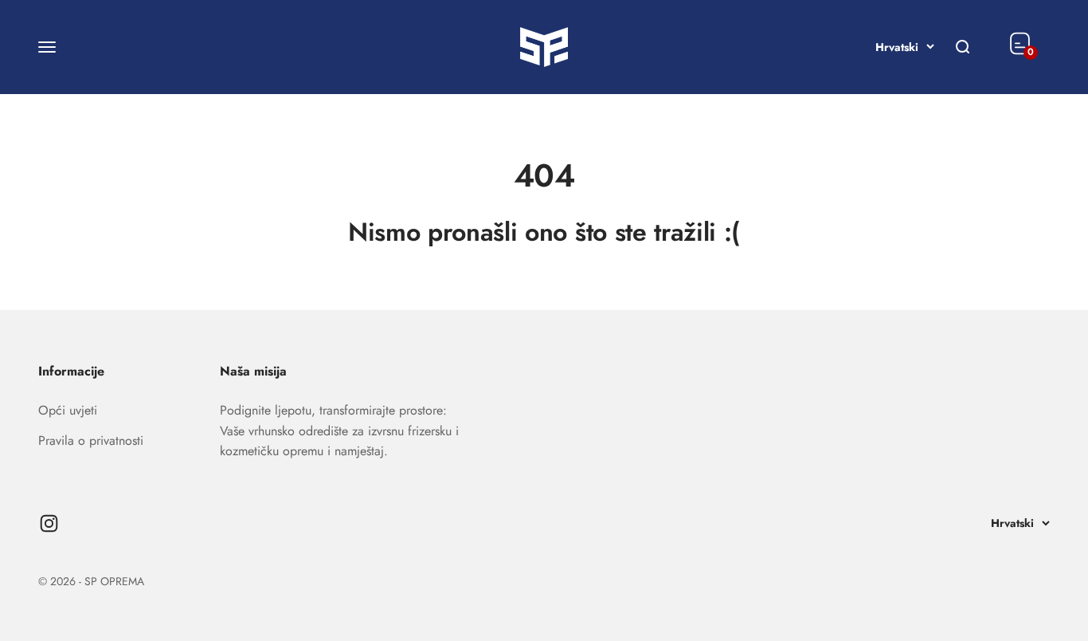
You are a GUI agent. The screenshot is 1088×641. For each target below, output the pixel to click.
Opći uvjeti (67, 410)
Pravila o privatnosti (90, 440)
